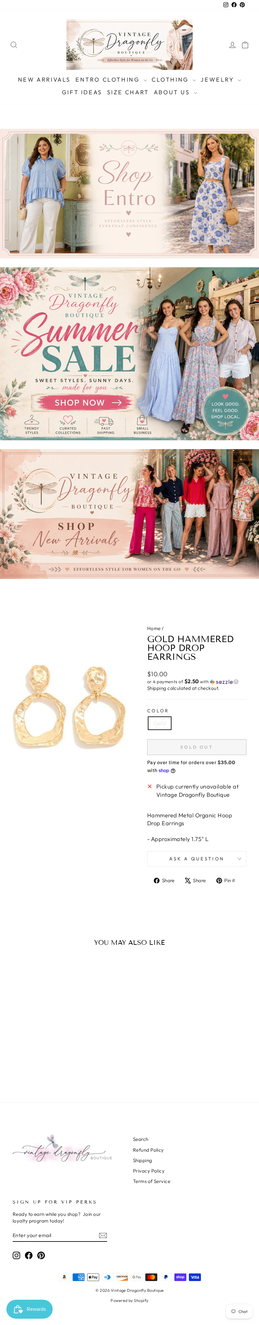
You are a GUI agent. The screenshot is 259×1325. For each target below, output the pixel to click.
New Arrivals (44, 79)
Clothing (171, 79)
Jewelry (218, 79)
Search (140, 1139)
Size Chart (128, 92)
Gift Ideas (82, 92)
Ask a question (196, 859)
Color (158, 711)
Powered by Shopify (129, 1300)
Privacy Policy (149, 1171)
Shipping (156, 688)
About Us (173, 92)
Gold (159, 723)
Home (154, 628)
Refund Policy (148, 1150)
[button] (196, 681)
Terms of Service (151, 1181)
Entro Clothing (108, 79)
